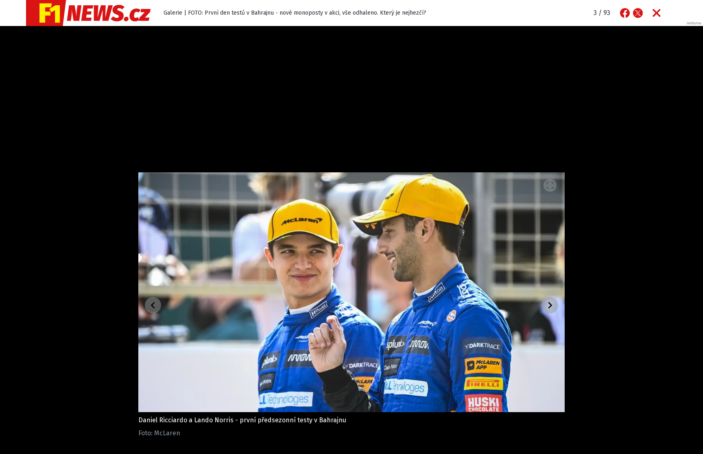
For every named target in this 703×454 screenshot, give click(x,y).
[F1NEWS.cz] (88, 13)
